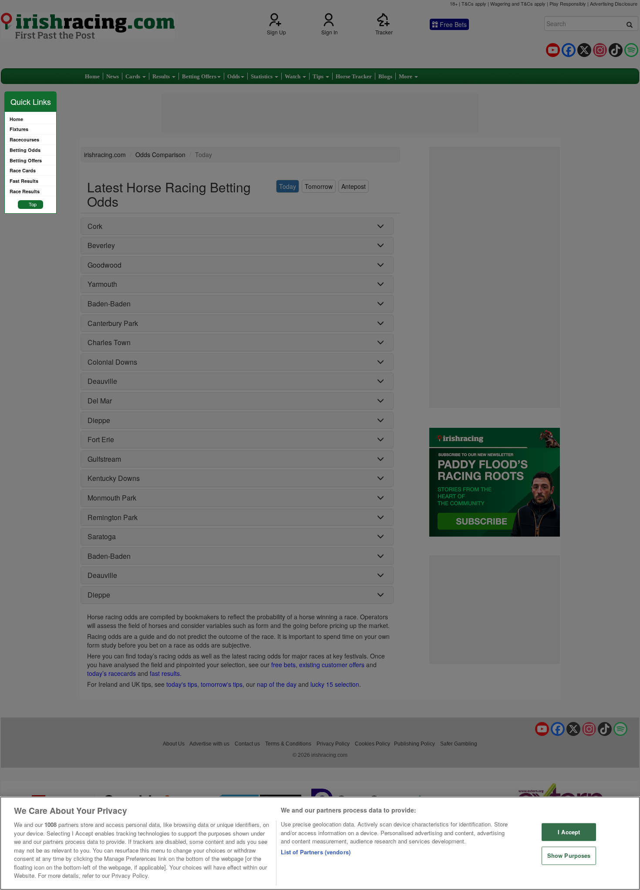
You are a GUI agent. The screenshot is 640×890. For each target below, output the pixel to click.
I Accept (569, 832)
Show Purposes (569, 856)
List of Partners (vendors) (315, 852)
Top (33, 204)
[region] (320, 843)
